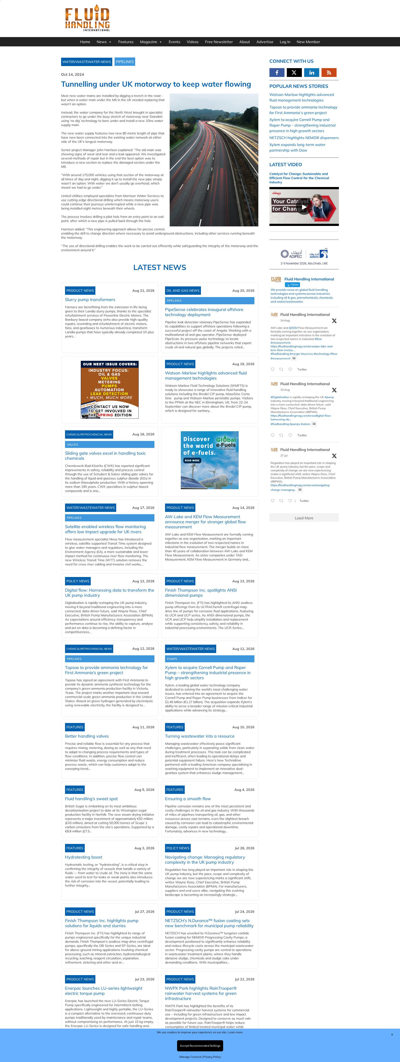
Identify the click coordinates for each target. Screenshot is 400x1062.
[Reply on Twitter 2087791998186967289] (273, 435)
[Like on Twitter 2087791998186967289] (291, 435)
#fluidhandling (280, 353)
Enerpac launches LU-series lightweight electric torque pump (103, 991)
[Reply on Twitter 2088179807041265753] (273, 369)
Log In (285, 41)
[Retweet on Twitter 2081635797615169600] (282, 501)
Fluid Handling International (305, 314)
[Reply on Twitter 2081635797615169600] (273, 501)
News (102, 41)
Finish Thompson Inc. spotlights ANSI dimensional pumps (201, 592)
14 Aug (285, 320)
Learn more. (235, 1032)
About (244, 41)
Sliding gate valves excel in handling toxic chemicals (105, 455)
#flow (318, 339)
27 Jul (284, 455)
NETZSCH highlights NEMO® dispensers (304, 137)
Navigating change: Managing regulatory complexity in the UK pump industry (205, 859)
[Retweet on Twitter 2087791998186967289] (282, 435)
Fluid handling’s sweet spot (91, 798)
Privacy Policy (212, 1057)
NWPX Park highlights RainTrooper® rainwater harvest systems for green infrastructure (201, 993)
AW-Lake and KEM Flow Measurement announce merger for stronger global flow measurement (205, 521)
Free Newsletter (219, 41)
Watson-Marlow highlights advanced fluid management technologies (206, 375)
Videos (193, 41)
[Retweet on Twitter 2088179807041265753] (282, 369)
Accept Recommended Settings (200, 1045)
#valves (305, 424)
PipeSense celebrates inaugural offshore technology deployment (204, 312)
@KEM (293, 328)
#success (307, 353)
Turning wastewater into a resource (199, 736)
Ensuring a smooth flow (188, 798)
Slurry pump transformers (90, 299)
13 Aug (285, 389)
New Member (308, 41)
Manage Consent (190, 1057)
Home (85, 41)
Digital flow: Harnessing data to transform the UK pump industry (109, 592)
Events (174, 41)
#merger (295, 353)
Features (126, 41)
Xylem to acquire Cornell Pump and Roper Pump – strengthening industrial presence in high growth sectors (208, 672)
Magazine (148, 41)
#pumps (295, 424)
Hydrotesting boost (83, 857)
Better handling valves (87, 736)
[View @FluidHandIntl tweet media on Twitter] (294, 358)
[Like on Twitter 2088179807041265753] (291, 369)
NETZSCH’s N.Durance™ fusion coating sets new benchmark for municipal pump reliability (209, 923)
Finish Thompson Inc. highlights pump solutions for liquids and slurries (101, 923)
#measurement (280, 342)
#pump (329, 397)
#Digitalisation (280, 397)
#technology (321, 353)
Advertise (264, 41)
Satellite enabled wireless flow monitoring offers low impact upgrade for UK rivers (105, 529)
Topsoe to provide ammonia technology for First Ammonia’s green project (106, 670)
